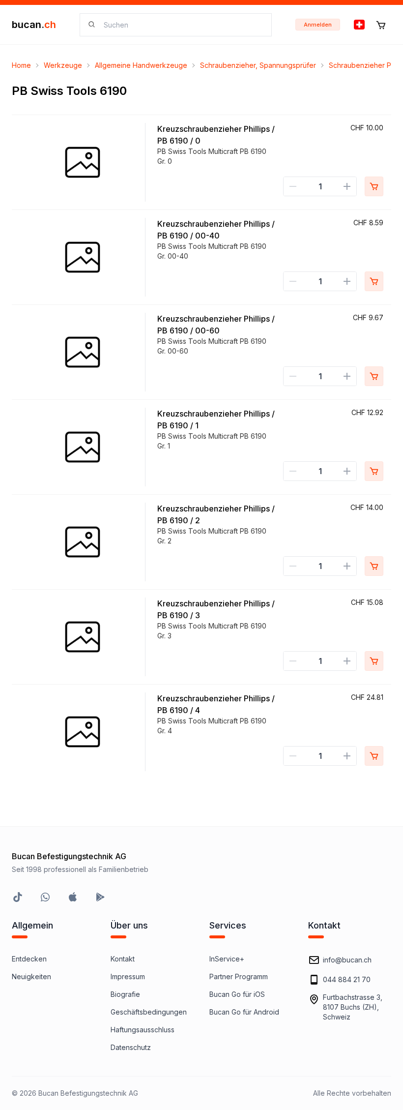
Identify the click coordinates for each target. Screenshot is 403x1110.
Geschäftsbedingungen (149, 1012)
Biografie (125, 994)
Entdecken (29, 959)
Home (21, 65)
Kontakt (123, 959)
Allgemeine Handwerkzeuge (141, 65)
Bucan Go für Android (244, 1012)
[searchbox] (181, 25)
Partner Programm (238, 976)
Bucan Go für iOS (237, 994)
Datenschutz (131, 1047)
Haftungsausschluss (142, 1029)
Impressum (128, 976)
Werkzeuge (63, 65)
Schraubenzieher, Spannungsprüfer (258, 65)
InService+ (226, 959)
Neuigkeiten (31, 976)
